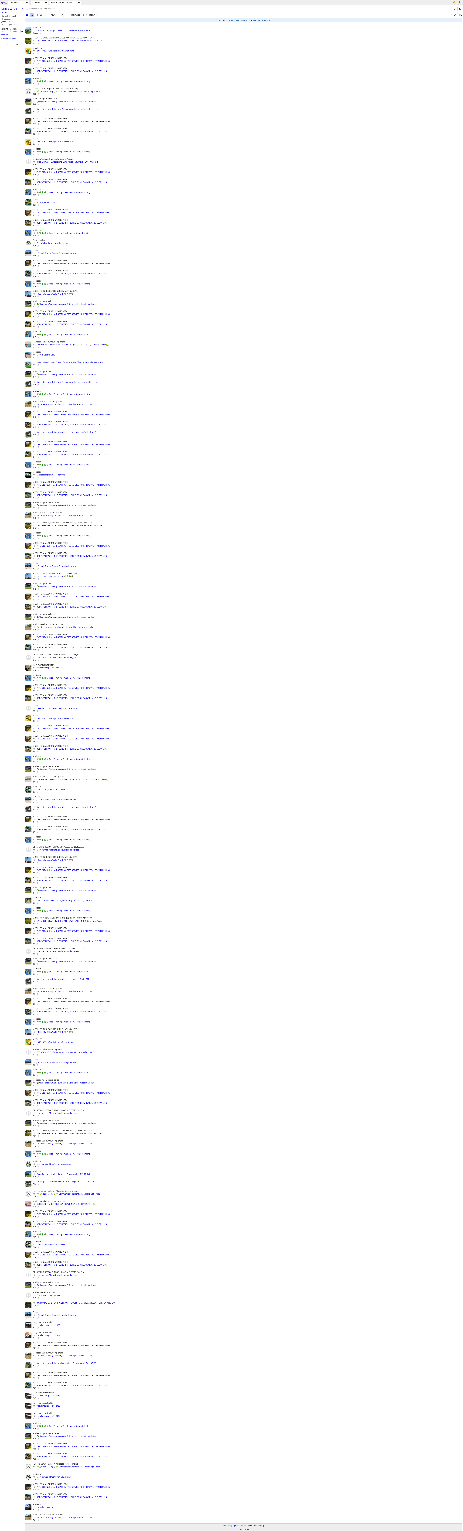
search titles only (10, 16)
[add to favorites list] (34, 30)
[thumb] (32, 15)
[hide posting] (40, 33)
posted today (8, 22)
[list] (27, 15)
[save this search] (459, 9)
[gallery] (36, 15)
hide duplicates (9, 24)
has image (7, 19)
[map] (41, 15)
